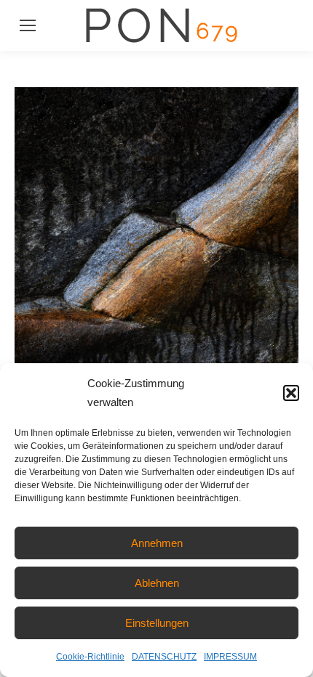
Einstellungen (157, 623)
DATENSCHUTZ (164, 657)
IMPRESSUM (230, 657)
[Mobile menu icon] (28, 25)
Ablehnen (157, 583)
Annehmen (157, 543)
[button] (291, 393)
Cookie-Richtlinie (90, 657)
